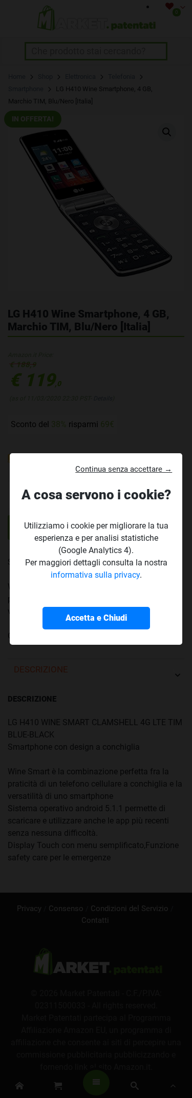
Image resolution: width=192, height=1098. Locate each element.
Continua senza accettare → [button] (123, 469)
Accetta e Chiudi (96, 618)
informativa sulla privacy (95, 575)
